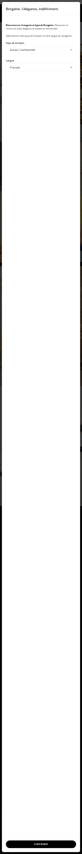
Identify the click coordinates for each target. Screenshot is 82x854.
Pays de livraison (15, 43)
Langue (10, 60)
